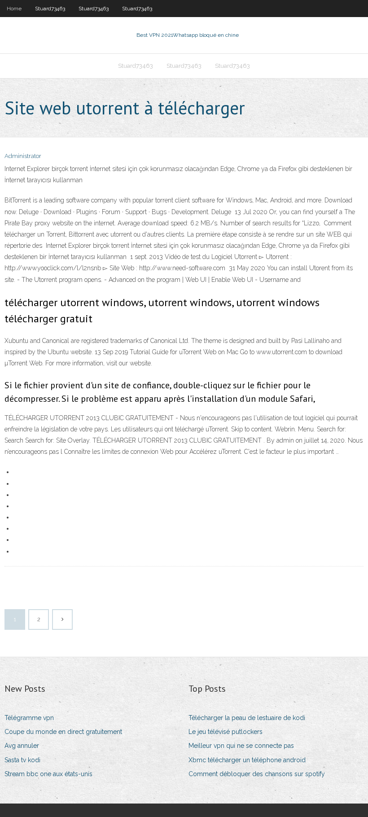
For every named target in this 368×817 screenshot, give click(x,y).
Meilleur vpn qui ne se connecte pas (241, 745)
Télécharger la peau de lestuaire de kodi (246, 717)
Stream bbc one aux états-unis (48, 773)
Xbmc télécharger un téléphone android (247, 760)
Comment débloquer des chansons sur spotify (256, 773)
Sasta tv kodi (22, 760)
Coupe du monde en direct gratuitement (63, 731)
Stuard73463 (50, 8)
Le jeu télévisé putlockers (225, 731)
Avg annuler (21, 745)
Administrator (22, 156)
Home (14, 8)
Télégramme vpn (29, 717)
